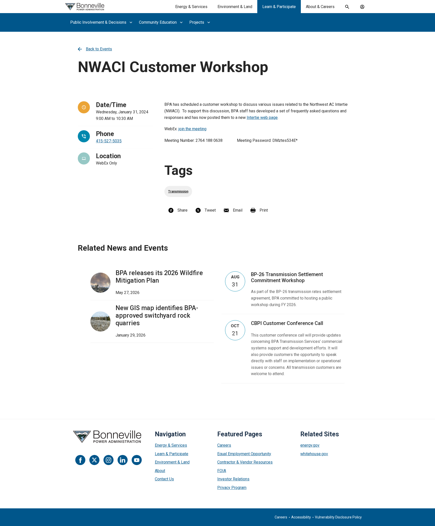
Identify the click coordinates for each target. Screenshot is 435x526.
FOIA (221, 470)
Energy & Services (191, 6)
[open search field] (347, 7)
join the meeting (192, 128)
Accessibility (301, 517)
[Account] (362, 7)
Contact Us (164, 479)
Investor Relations (233, 479)
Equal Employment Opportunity (244, 453)
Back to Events (99, 49)
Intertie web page (262, 117)
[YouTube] (137, 460)
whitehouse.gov (314, 453)
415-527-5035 (109, 141)
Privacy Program (231, 487)
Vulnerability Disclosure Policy (338, 517)
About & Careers (320, 6)
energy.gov (309, 445)
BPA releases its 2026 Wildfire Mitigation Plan (159, 276)
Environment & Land (235, 6)
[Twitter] (94, 460)
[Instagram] (108, 460)
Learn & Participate (279, 6)
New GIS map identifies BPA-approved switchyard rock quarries (157, 315)
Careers (224, 445)
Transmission (178, 191)
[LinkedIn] (123, 460)
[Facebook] (80, 460)
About (160, 470)
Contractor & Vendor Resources (245, 462)
